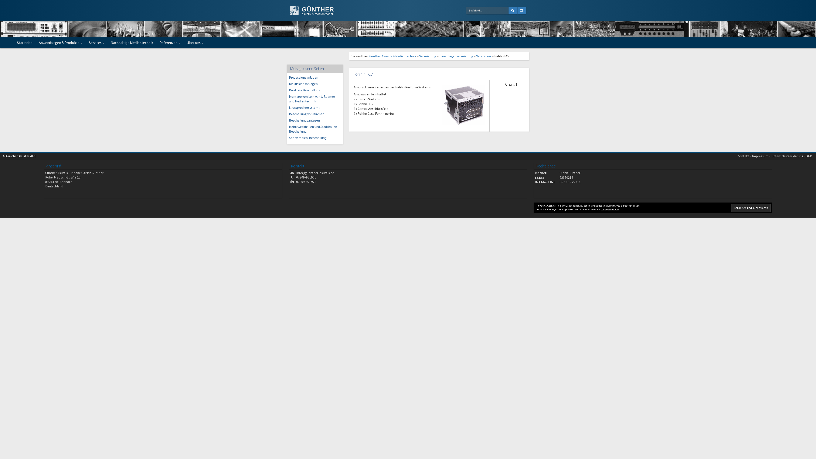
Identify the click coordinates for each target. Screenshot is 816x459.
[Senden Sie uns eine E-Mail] (521, 10)
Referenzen (169, 42)
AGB (809, 156)
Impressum (760, 156)
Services (95, 42)
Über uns (194, 42)
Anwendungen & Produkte (59, 42)
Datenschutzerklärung (787, 156)
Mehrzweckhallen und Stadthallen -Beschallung (314, 129)
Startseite (25, 42)
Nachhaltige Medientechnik (132, 42)
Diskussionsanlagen (303, 84)
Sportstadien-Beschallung (308, 138)
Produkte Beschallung (304, 90)
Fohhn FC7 (363, 74)
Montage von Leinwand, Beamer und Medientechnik (312, 99)
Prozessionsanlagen (303, 77)
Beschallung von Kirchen (306, 114)
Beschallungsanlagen (304, 120)
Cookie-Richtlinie (610, 209)
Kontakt (743, 156)
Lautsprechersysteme (304, 108)
